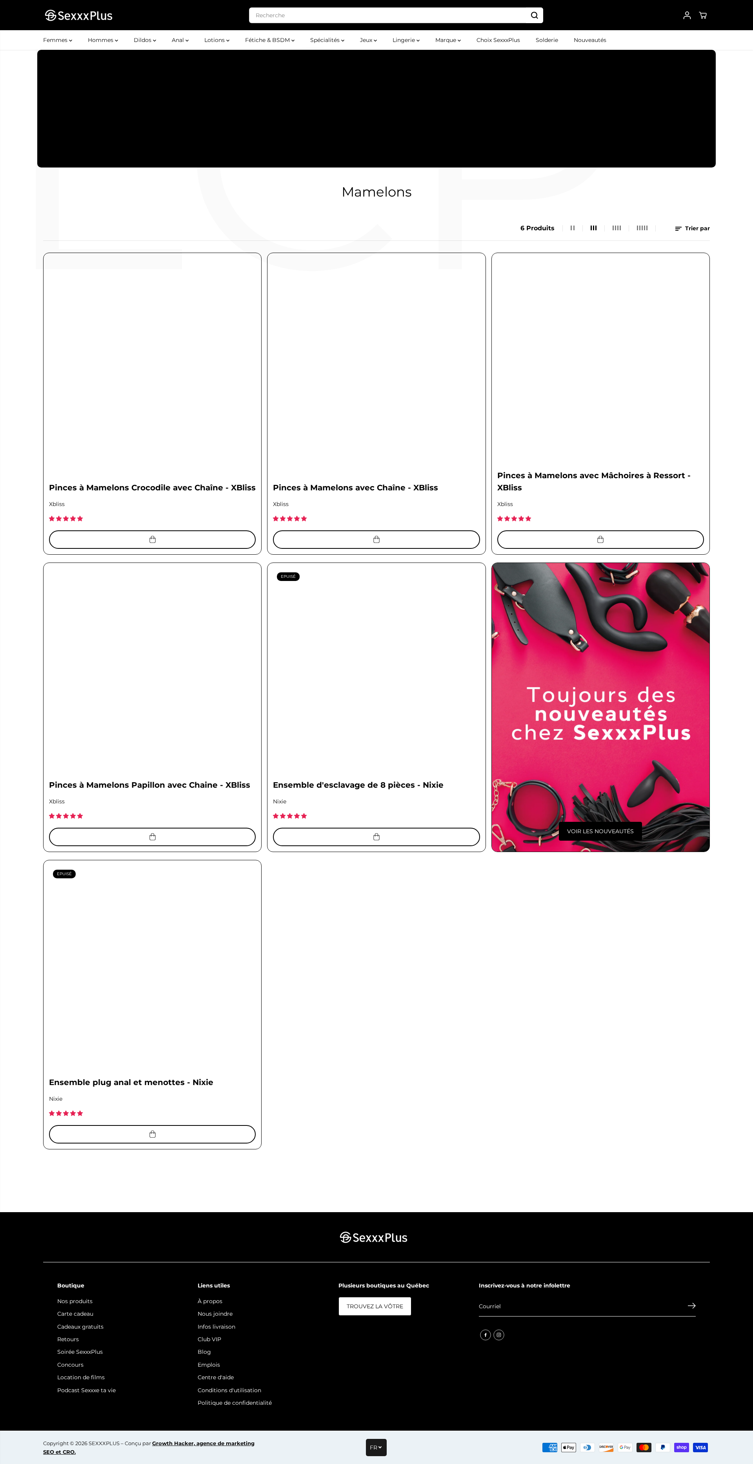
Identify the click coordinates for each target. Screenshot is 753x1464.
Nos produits (75, 1301)
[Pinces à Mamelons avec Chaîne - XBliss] (376, 362)
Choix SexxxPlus (498, 40)
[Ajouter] (152, 539)
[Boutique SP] (78, 15)
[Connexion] (687, 15)
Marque (446, 40)
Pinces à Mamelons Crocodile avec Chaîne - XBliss (152, 487)
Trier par (697, 228)
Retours (68, 1339)
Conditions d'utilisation (229, 1390)
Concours (70, 1364)
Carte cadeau (75, 1313)
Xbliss (57, 504)
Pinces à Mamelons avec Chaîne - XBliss (355, 487)
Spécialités (325, 40)
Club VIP (209, 1339)
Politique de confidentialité (235, 1402)
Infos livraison (216, 1326)
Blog (204, 1351)
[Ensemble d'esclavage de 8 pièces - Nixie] (376, 671)
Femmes (56, 40)
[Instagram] (499, 1335)
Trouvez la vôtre (375, 1306)
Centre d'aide (216, 1377)
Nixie (279, 801)
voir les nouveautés (600, 831)
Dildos (143, 40)
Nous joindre (215, 1313)
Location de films (81, 1377)
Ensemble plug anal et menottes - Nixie (131, 1082)
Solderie (547, 40)
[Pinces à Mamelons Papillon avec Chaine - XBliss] (152, 671)
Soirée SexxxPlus (80, 1351)
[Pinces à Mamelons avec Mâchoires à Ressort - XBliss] (600, 362)
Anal (179, 40)
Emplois (209, 1364)
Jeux (367, 40)
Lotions (215, 40)
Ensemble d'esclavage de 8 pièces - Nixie (358, 785)
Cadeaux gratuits (80, 1326)
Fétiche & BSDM (268, 40)
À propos (210, 1301)
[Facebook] (485, 1335)
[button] (66, 518)
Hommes (101, 40)
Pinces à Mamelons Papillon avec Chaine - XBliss (149, 785)
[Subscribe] (692, 1307)
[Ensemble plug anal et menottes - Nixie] (152, 969)
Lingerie (405, 40)
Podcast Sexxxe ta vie (86, 1390)
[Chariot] (703, 15)
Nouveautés (590, 40)
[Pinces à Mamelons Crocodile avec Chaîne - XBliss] (152, 362)
